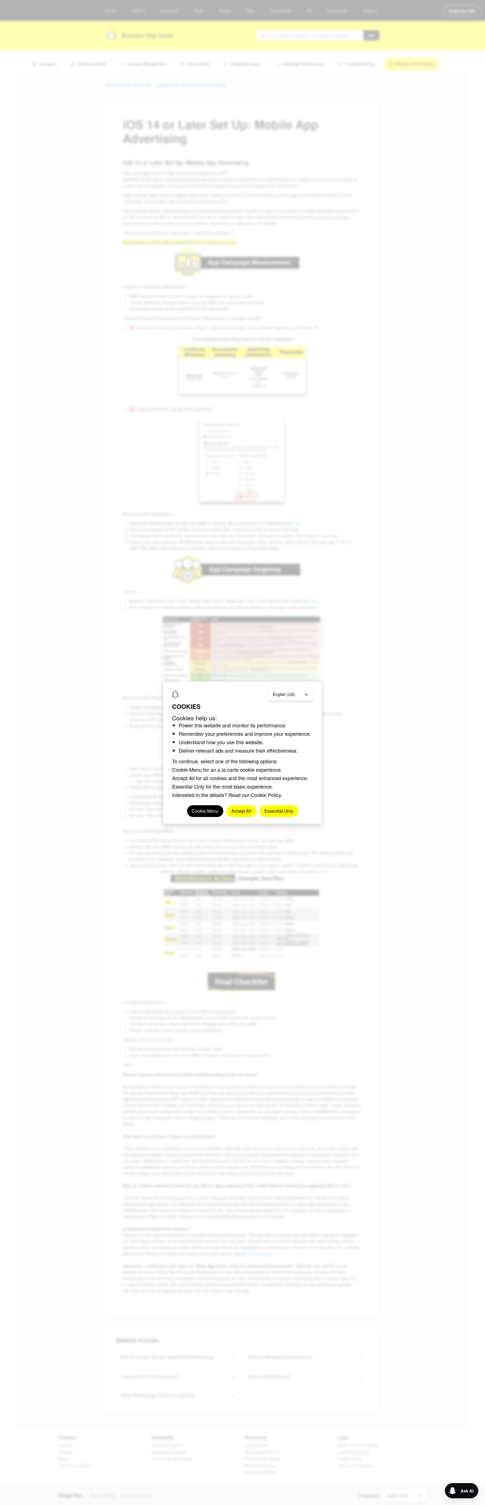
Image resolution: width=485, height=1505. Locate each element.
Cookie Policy (266, 794)
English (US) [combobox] (284, 694)
